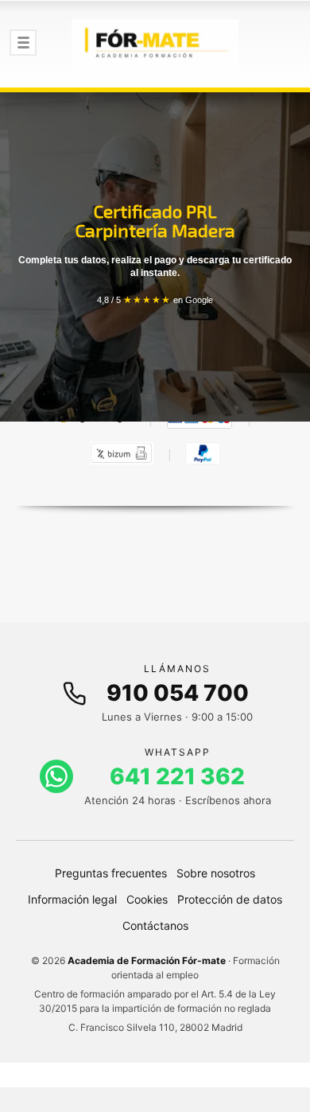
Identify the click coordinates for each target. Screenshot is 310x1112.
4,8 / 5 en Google (155, 300)
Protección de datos (229, 899)
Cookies (147, 899)
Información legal (72, 899)
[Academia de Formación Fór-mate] (155, 43)
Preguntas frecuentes (111, 873)
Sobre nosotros (215, 873)
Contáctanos (155, 925)
